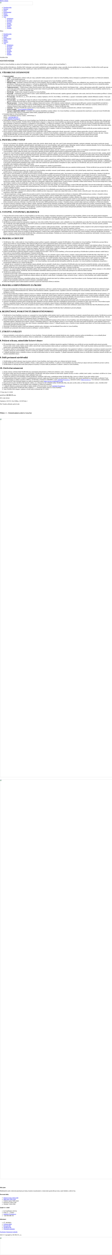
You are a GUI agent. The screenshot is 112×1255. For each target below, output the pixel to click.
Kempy (9, 23)
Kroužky (9, 25)
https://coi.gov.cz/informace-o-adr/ (53, 381)
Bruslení (6, 9)
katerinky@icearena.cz (14, 119)
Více (5, 17)
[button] (56, 31)
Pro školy (9, 20)
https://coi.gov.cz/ (86, 379)
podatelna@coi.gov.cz (63, 379)
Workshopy (10, 18)
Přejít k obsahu (4, 0)
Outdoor (6, 15)
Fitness (5, 14)
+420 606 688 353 (13, 117)
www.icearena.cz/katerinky (25, 109)
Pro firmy (9, 21)
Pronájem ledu (7, 7)
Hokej (5, 10)
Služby (9, 26)
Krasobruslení (7, 12)
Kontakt (9, 28)
